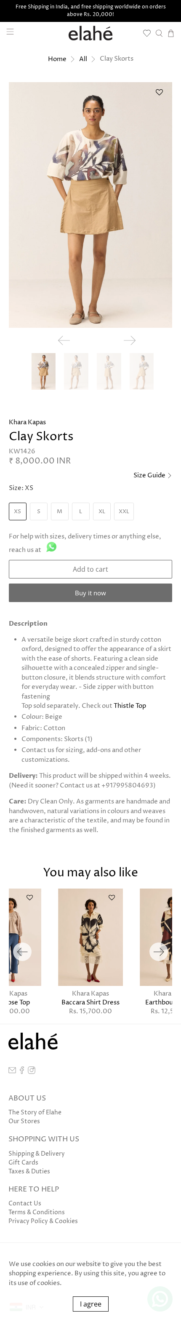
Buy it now (90, 593)
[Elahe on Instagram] (31, 1072)
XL (101, 511)
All (83, 59)
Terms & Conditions (36, 1212)
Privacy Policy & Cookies (43, 1221)
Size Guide (150, 475)
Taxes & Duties (29, 1171)
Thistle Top (130, 706)
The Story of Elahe (34, 1112)
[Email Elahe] (12, 1072)
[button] (159, 95)
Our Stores (24, 1121)
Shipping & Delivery (36, 1154)
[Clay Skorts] (91, 205)
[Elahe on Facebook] (22, 1072)
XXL (124, 511)
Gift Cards (23, 1163)
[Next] (158, 951)
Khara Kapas (27, 422)
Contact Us (24, 1204)
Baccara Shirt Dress (90, 1002)
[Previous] (22, 951)
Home (57, 59)
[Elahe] (90, 33)
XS (17, 511)
